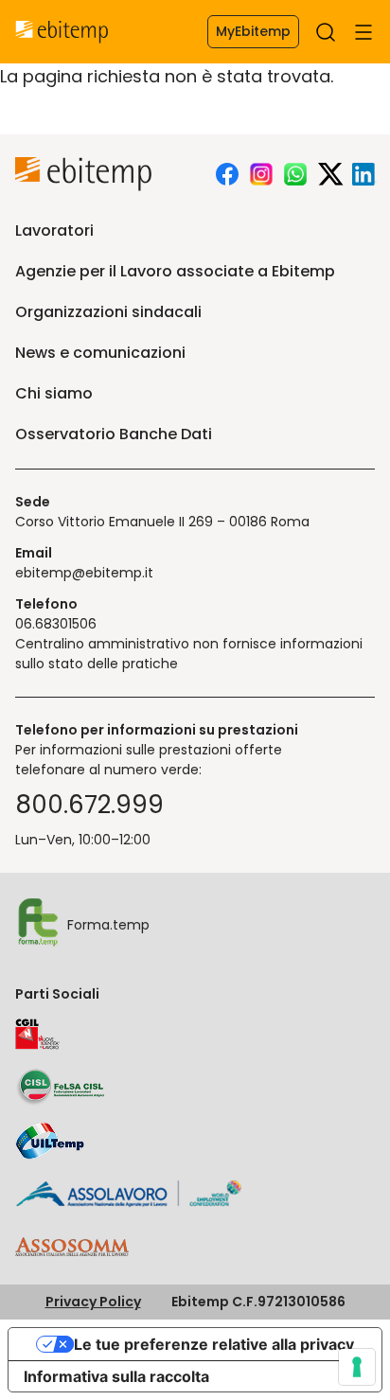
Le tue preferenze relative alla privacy (214, 1344)
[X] (329, 174)
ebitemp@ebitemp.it (84, 572)
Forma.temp (108, 924)
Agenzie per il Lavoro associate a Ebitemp (175, 271)
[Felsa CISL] (59, 1088)
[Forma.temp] (37, 924)
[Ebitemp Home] (62, 32)
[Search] (325, 32)
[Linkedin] (363, 174)
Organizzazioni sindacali (108, 312)
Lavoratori (54, 230)
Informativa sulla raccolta (116, 1376)
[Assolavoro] (128, 1194)
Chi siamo (54, 393)
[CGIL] (37, 1035)
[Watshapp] (295, 174)
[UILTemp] (50, 1141)
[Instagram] (261, 174)
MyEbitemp (253, 31)
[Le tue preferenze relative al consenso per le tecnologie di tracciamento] (357, 1367)
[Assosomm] (72, 1249)
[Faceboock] (227, 174)
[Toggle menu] (363, 32)
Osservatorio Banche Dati (113, 434)
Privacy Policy (93, 1301)
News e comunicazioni (100, 352)
